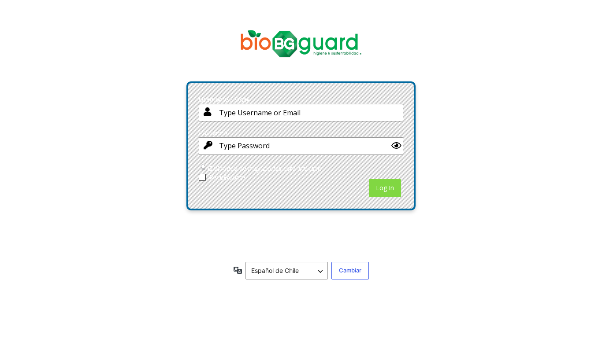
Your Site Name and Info (301, 50)
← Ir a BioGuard (220, 242)
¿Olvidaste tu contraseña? (234, 225)
